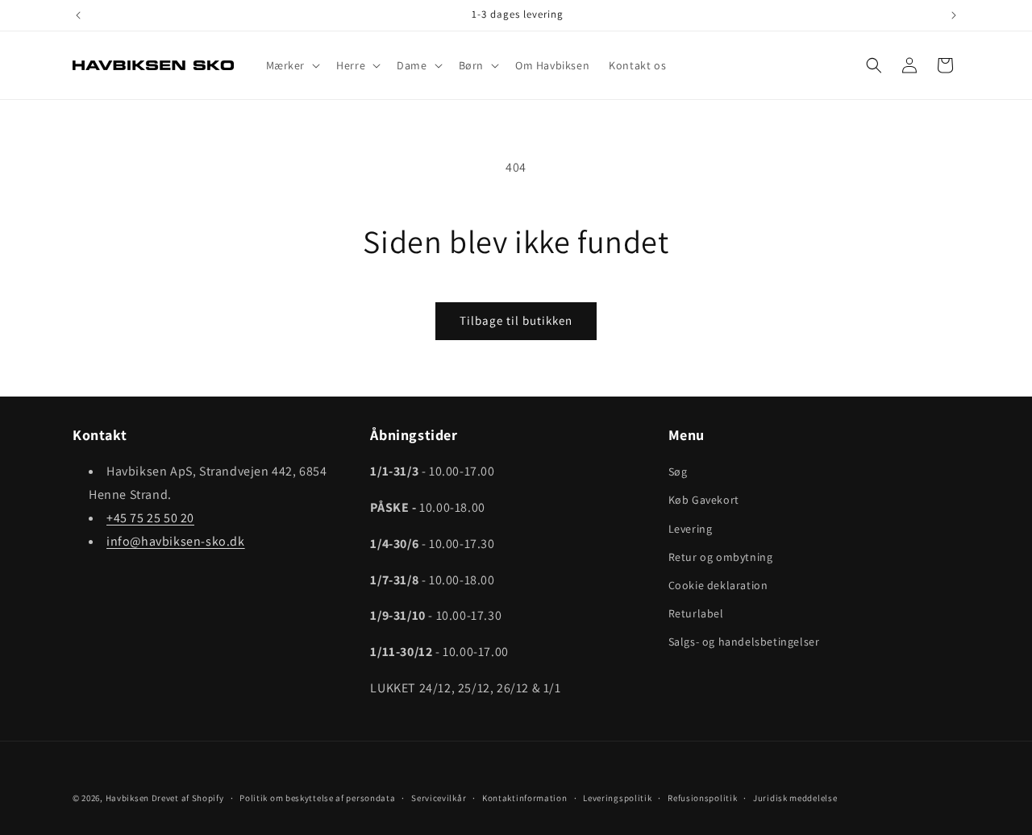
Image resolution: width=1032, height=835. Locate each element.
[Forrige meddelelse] (78, 15)
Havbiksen (127, 798)
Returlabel (696, 613)
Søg (678, 471)
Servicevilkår (438, 798)
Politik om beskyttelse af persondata (317, 798)
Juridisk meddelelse (795, 798)
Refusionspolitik (702, 798)
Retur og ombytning (720, 557)
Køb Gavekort (703, 499)
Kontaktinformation (525, 798)
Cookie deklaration (718, 585)
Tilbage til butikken (516, 320)
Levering (690, 528)
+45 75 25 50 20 (150, 517)
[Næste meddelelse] (954, 15)
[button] (291, 65)
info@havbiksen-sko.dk (175, 541)
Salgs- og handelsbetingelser (744, 641)
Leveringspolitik (617, 798)
